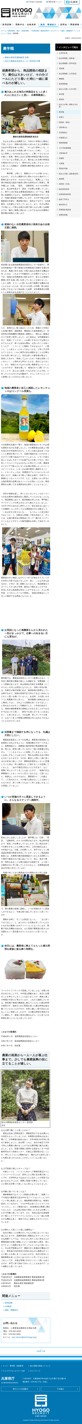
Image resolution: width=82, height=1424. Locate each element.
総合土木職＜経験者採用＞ (69, 174)
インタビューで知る (68, 47)
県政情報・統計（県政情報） (19, 31)
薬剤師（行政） (65, 184)
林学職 (61, 94)
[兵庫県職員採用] (16, 12)
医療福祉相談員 (65, 210)
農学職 (61, 112)
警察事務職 (63, 143)
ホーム (3, 31)
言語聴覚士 (63, 132)
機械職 (61, 79)
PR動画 (8, 1306)
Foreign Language (35, 2)
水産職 (61, 163)
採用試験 (35, 31)
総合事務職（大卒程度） (68, 74)
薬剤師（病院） (65, 122)
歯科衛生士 (63, 204)
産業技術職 (63, 215)
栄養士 (61, 117)
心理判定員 (63, 53)
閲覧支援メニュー (55, 2)
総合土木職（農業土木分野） (68, 106)
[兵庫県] (72, 2)
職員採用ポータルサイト (50, 31)
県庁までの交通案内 (20, 1389)
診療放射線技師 (65, 194)
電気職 (61, 68)
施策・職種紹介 (67, 31)
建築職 (61, 179)
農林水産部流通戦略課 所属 (17, 57)
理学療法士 (63, 127)
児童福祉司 (63, 153)
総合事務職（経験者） (67, 58)
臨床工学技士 (64, 199)
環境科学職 (63, 168)
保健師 (61, 158)
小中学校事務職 (65, 148)
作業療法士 (63, 138)
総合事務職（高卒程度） (68, 63)
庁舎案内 (60, 1389)
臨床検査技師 (64, 189)
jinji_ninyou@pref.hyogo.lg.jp (24, 1337)
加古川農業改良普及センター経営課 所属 (22, 61)
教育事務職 (63, 84)
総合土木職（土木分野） (68, 89)
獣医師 (61, 99)
